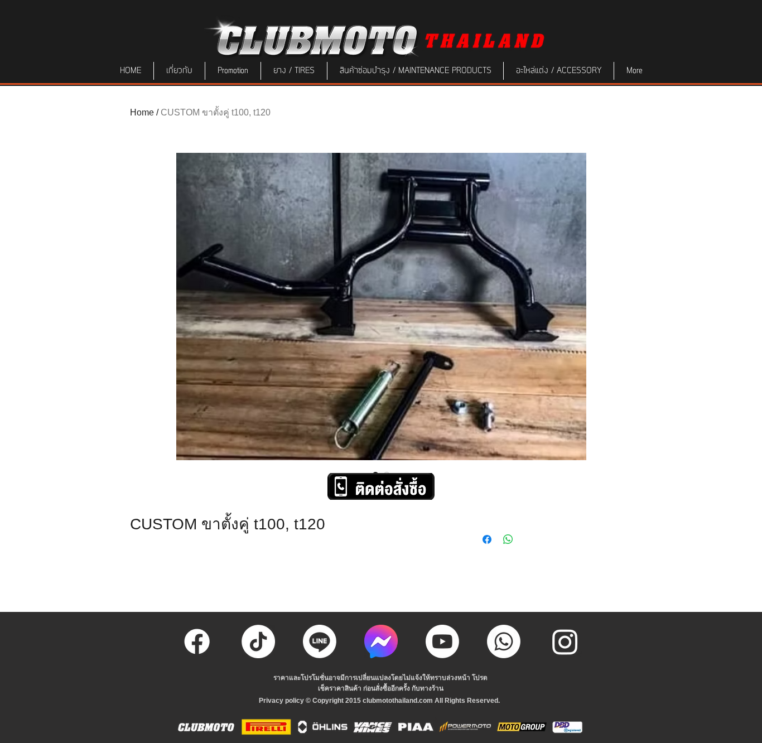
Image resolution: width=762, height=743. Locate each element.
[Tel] (503, 641)
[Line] (319, 641)
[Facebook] (197, 641)
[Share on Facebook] (487, 539)
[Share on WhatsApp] (508, 539)
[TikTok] (258, 641)
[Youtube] (442, 641)
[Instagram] (565, 641)
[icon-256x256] (381, 641)
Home (142, 112)
